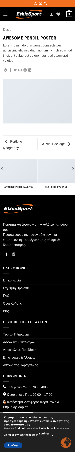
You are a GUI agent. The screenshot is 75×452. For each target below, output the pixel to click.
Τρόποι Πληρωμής (16, 334)
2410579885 (32, 387)
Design (8, 29)
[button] (5, 14)
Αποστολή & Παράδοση (20, 349)
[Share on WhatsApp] (5, 70)
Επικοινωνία (12, 280)
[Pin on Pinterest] (25, 70)
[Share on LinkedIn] (29, 70)
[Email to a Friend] (20, 70)
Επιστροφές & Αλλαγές (19, 357)
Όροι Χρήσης (12, 303)
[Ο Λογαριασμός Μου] (52, 14)
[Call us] (46, 3)
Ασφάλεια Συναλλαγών (19, 342)
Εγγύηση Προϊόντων (17, 288)
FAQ (6, 295)
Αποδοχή (13, 445)
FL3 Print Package (52, 144)
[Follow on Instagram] (36, 3)
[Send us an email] (41, 3)
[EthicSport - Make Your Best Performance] (29, 14)
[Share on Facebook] (10, 70)
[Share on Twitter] (15, 70)
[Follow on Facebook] (30, 3)
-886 (44, 387)
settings (44, 433)
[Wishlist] (58, 14)
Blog (6, 311)
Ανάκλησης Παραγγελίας (20, 365)
